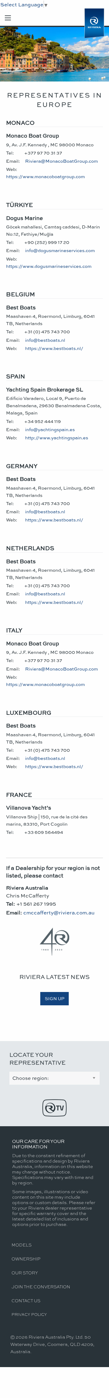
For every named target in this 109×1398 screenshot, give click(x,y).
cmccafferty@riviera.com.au (58, 912)
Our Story (25, 1273)
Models (21, 1245)
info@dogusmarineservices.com (60, 250)
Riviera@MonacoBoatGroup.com (61, 161)
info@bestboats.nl (45, 340)
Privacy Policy (29, 1314)
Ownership (26, 1259)
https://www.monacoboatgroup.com (45, 176)
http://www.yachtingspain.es (56, 437)
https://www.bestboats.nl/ (54, 348)
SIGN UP (54, 998)
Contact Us (26, 1300)
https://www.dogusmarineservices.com (48, 266)
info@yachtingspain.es (50, 429)
